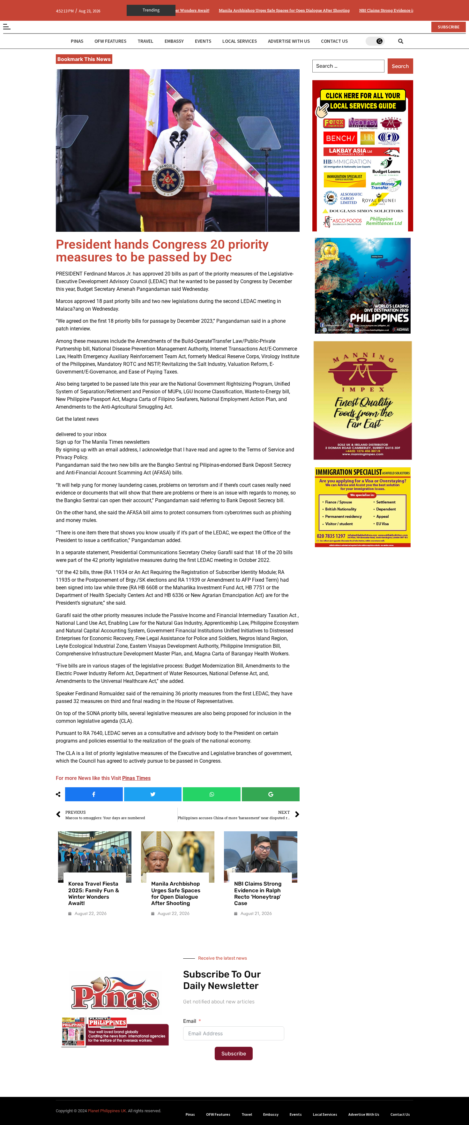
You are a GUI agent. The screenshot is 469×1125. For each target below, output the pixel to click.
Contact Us (334, 36)
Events (203, 36)
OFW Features (110, 36)
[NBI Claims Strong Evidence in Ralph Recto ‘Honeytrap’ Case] (218, 852)
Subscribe (233, 1048)
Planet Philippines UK (107, 1105)
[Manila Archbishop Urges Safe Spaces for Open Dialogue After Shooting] (135, 852)
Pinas (77, 36)
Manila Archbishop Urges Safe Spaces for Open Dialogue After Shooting (247, 5)
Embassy (174, 36)
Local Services (239, 36)
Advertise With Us (289, 36)
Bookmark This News (84, 54)
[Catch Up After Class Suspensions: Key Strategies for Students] (301, 852)
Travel (145, 36)
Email (189, 1016)
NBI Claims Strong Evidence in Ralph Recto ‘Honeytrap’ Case (378, 5)
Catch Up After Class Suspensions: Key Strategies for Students (300, 888)
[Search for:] (348, 61)
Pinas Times (136, 773)
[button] (234, 1122)
